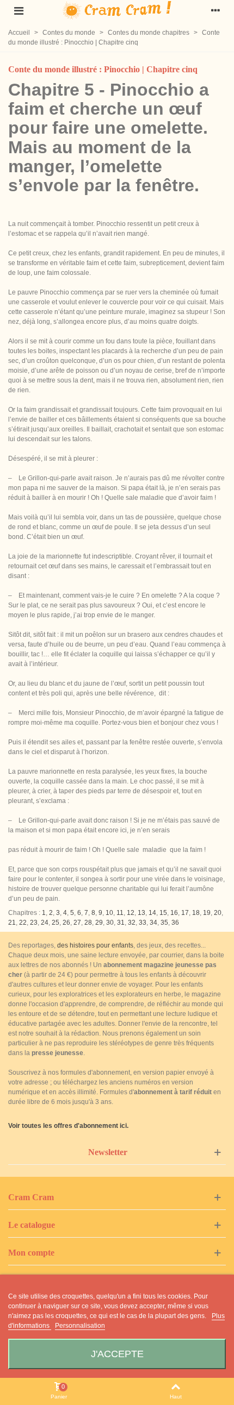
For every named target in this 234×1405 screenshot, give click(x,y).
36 (175, 922)
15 (163, 913)
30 (110, 922)
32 (132, 922)
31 (121, 922)
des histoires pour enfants (95, 945)
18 (196, 913)
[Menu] (18, 10)
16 (174, 913)
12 (130, 913)
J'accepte (117, 1353)
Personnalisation (80, 1325)
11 (120, 913)
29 (99, 922)
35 (164, 922)
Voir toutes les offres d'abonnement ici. (68, 1126)
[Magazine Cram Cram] (117, 10)
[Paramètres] (215, 10)
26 (66, 922)
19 (207, 913)
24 (44, 922)
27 (77, 922)
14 (152, 913)
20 (217, 913)
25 (55, 922)
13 (141, 913)
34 (153, 922)
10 (109, 913)
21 (12, 922)
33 (142, 922)
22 (23, 922)
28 (88, 922)
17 (185, 913)
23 (34, 922)
